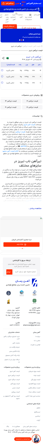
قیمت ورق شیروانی (34, 371)
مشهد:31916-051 (34, 310)
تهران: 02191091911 (34, 313)
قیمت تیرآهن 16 (10, 107)
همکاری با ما (16, 426)
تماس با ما (37, 341)
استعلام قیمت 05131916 (9, 27)
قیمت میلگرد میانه (34, 392)
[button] (2, 35)
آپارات (38, 420)
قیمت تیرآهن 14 (11, 101)
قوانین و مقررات (35, 345)
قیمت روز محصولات (28, 18)
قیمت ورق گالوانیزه (34, 384)
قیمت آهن (36, 46)
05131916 (23, 146)
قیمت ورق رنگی (35, 380)
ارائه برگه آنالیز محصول (12, 355)
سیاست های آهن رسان (30, 426)
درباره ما (38, 336)
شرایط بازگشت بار (15, 347)
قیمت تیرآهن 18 (32, 107)
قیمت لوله (37, 375)
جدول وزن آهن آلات (6, 18)
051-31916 (20, 244)
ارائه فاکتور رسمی (14, 351)
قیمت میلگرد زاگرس (34, 388)
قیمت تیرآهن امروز (14, 375)
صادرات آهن (20, 16)
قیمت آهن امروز (29, 125)
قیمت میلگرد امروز (14, 380)
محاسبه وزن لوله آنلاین (33, 396)
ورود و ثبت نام (30, 27)
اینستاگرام (37, 412)
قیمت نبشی (16, 388)
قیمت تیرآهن (27, 46)
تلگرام (38, 408)
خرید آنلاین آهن (10, 3)
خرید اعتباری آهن (13, 17)
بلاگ (7, 426)
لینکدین (37, 416)
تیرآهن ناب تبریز (33, 56)
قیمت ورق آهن (15, 384)
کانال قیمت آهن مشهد (10, 151)
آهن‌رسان (37, 15)
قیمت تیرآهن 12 (32, 101)
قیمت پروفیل (15, 392)
